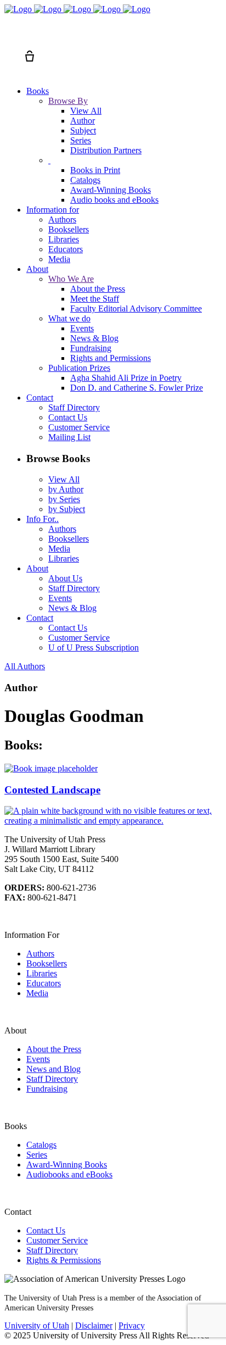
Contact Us (45, 1230)
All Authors (24, 666)
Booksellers (46, 963)
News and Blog (53, 1069)
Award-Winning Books (66, 1164)
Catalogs (41, 1144)
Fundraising (46, 1088)
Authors (40, 953)
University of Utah (36, 1325)
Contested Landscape (52, 790)
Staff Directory (52, 1078)
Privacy (131, 1325)
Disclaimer (93, 1325)
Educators (43, 983)
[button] (9, 36)
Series (36, 1154)
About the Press (53, 1049)
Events (38, 1059)
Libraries (41, 973)
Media (37, 993)
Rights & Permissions (63, 1260)
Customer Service (57, 1240)
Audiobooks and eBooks (69, 1174)
